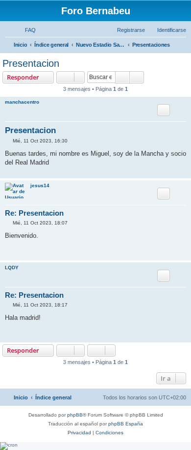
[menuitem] (26, 30)
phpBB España (125, 423)
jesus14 (39, 185)
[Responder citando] (163, 110)
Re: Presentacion (34, 213)
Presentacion (30, 63)
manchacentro (22, 102)
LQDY (12, 267)
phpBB (75, 415)
